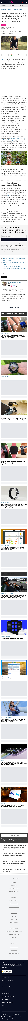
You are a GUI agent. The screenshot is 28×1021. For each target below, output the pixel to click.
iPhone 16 (21, 5)
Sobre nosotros (5, 977)
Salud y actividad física (6, 9)
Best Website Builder (14, 891)
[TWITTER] (9, 286)
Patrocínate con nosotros (8, 996)
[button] (2, 2)
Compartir (6, 54)
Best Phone (14, 913)
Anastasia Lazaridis (12, 27)
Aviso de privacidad (19, 245)
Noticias (4, 25)
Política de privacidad (7, 990)
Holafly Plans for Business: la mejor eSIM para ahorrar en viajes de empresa (14, 855)
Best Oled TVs (14, 919)
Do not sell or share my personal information (12, 1008)
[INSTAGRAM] (12, 286)
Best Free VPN (14, 885)
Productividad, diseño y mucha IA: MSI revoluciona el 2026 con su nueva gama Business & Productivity (15, 847)
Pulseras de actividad (17, 9)
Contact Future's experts (7, 980)
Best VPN (14, 882)
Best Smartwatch (14, 922)
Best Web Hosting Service (14, 888)
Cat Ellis (5, 27)
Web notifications (6, 999)
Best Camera (14, 943)
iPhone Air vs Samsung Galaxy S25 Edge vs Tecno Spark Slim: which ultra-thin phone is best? (14, 863)
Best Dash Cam (14, 947)
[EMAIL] (17, 286)
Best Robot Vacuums (14, 953)
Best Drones (14, 950)
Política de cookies (6, 993)
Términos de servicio (19, 243)
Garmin (3, 59)
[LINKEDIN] (14, 286)
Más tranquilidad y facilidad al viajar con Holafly (14, 870)
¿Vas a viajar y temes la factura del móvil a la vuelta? (13, 840)
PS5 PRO (12, 5)
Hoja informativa (22, 54)
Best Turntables (14, 928)
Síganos (14, 54)
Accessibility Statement (7, 1002)
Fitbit (8, 196)
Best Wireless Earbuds (14, 934)
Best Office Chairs (14, 937)
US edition (12, 1017)
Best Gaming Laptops (14, 900)
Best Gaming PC (14, 904)
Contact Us (4, 983)
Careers (3, 1005)
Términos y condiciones (7, 987)
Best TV (14, 916)
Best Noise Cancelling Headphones (14, 931)
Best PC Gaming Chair (14, 907)
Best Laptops (14, 897)
